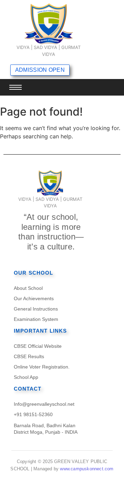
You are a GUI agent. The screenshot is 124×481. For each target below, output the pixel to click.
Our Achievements (34, 298)
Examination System (36, 319)
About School (28, 288)
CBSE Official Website (38, 346)
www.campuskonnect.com (86, 468)
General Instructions (36, 309)
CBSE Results (29, 356)
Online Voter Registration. (42, 367)
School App (26, 377)
